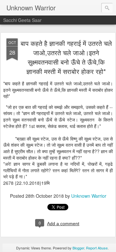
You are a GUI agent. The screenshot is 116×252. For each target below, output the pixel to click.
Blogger (78, 247)
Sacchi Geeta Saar (22, 20)
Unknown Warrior (88, 196)
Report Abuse (97, 247)
